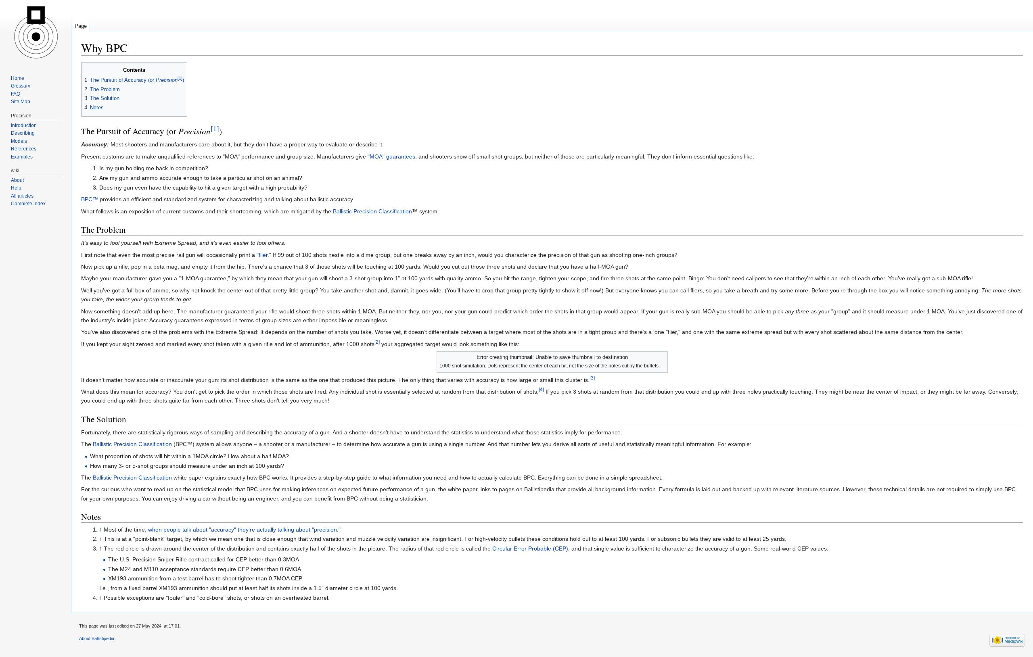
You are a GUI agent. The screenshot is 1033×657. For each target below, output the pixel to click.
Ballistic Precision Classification (372, 211)
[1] (215, 128)
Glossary (20, 86)
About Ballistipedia (96, 638)
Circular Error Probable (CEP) (530, 548)
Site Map (20, 101)
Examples (22, 157)
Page (81, 26)
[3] (592, 377)
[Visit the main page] (35, 32)
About (17, 180)
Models (19, 141)
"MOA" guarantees (391, 156)
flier (263, 255)
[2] (377, 341)
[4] (541, 389)
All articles (22, 196)
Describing (23, 133)
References (23, 149)
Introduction (24, 125)
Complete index (28, 203)
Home (17, 78)
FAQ (15, 94)
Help (16, 188)
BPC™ (89, 199)
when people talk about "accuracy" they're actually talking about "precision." (244, 529)
